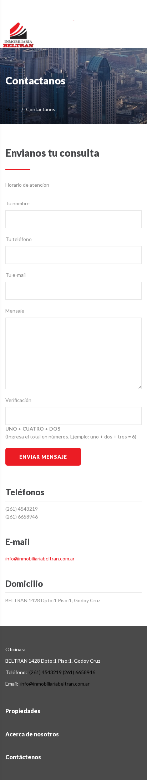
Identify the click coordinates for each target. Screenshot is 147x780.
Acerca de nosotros (32, 734)
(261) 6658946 (21, 517)
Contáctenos (23, 757)
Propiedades (22, 710)
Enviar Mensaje (43, 457)
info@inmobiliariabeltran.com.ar (40, 558)
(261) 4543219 (21, 509)
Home (12, 109)
